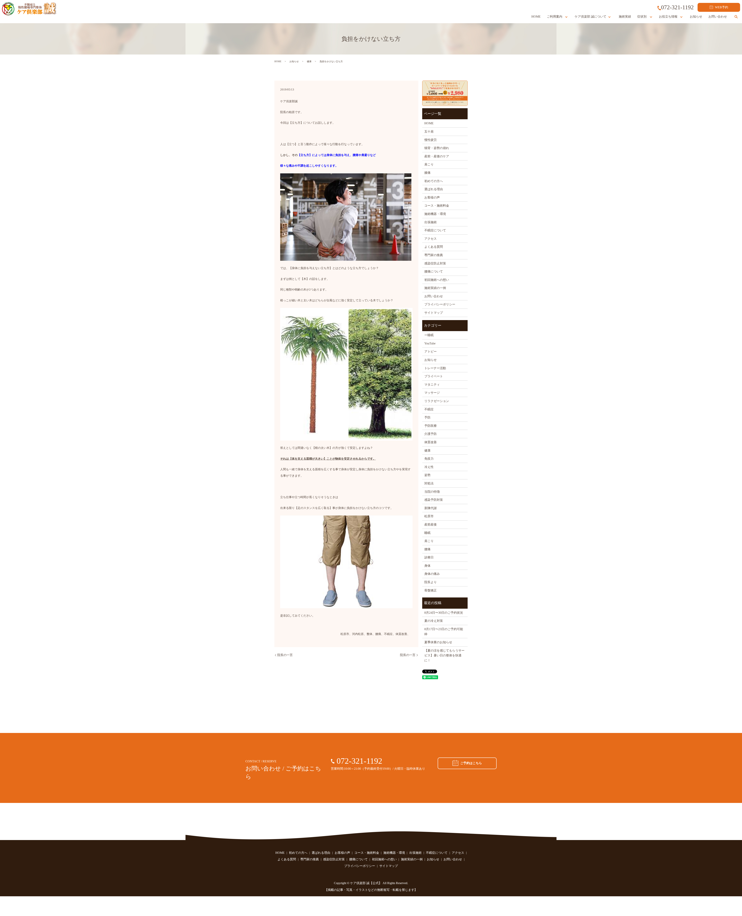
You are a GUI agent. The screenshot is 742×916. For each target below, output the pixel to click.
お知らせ (696, 16)
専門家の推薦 (433, 255)
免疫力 (429, 458)
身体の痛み (432, 573)
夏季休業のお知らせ (438, 642)
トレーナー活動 (435, 368)
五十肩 (429, 131)
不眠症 (429, 409)
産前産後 (430, 524)
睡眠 (427, 532)
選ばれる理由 (433, 189)
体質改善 (430, 442)
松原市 (429, 516)
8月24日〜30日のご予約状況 (443, 612)
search (736, 17)
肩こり (429, 164)
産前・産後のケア (436, 156)
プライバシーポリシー (439, 304)
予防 (427, 417)
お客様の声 (432, 197)
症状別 (642, 16)
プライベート (433, 376)
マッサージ (432, 392)
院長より (430, 582)
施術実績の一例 (435, 288)
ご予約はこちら (471, 763)
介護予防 (430, 433)
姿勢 (427, 475)
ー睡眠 (429, 335)
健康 (309, 61)
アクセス (430, 238)
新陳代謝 (430, 508)
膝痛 (427, 172)
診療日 (429, 557)
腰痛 (427, 549)
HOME (536, 16)
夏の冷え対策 (433, 620)
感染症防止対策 (435, 263)
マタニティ (432, 384)
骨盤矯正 (430, 590)
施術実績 (625, 16)
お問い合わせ (717, 16)
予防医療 (430, 425)
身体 (427, 565)
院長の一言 (285, 655)
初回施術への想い (436, 279)
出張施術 (430, 222)
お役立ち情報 (668, 16)
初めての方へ (433, 181)
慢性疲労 (430, 139)
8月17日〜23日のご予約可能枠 (443, 631)
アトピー (430, 351)
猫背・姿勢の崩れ (436, 148)
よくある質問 (433, 246)
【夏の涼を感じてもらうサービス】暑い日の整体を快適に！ (444, 655)
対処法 (429, 483)
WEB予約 (721, 7)
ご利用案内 (554, 16)
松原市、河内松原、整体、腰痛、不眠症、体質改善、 (375, 634)
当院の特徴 (432, 491)
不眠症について (435, 230)
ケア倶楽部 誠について (590, 16)
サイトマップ (433, 312)
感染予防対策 (433, 499)
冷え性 (429, 467)
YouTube (430, 343)
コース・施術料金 (436, 205)
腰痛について (433, 271)
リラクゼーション (436, 401)
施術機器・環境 (435, 214)
